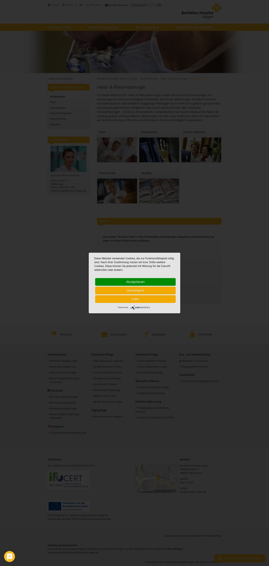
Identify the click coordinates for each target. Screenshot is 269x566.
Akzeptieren (135, 282)
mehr (135, 299)
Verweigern (135, 290)
